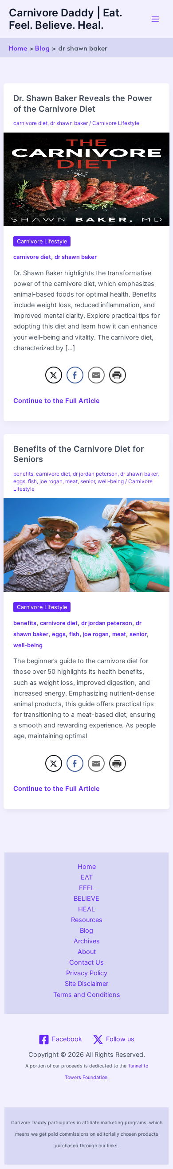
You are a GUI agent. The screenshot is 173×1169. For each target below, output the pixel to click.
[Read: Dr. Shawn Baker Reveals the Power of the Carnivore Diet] (86, 179)
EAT (87, 877)
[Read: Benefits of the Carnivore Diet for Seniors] (86, 545)
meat (71, 481)
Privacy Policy (86, 973)
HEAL (86, 909)
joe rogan (51, 481)
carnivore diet (30, 123)
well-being (111, 481)
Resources (86, 920)
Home (87, 867)
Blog (86, 930)
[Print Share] (117, 375)
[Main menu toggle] (155, 19)
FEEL (86, 888)
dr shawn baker (69, 123)
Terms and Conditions (86, 995)
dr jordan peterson (95, 474)
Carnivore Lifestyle (115, 123)
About (87, 952)
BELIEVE (86, 899)
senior (87, 481)
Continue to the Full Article (56, 401)
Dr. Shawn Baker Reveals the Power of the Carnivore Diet (82, 103)
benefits (23, 474)
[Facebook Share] (75, 375)
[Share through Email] (96, 375)
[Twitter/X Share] (53, 375)
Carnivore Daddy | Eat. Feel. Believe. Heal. (65, 18)
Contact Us (86, 962)
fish (32, 481)
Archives (87, 941)
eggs (19, 481)
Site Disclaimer (86, 984)
